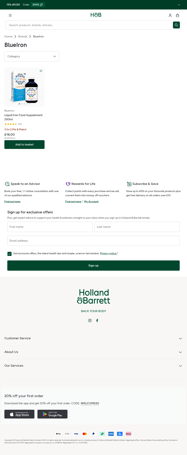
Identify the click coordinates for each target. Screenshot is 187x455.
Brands (22, 36)
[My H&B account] (170, 15)
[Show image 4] (27, 104)
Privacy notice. (108, 253)
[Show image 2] (22, 104)
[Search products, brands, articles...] (177, 25)
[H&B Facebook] (97, 320)
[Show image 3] (24, 104)
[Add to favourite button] (41, 71)
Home (8, 36)
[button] (31, 56)
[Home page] (96, 15)
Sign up (93, 265)
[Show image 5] (29, 104)
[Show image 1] (19, 104)
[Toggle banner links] (179, 4)
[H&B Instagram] (90, 320)
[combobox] (89, 25)
